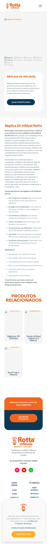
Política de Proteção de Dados (26, 522)
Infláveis (34, 494)
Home (14, 490)
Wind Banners (34, 489)
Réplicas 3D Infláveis (13, 337)
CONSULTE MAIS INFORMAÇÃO (23, 528)
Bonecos (34, 497)
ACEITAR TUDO (23, 534)
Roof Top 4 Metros (13, 373)
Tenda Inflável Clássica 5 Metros (33, 338)
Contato (14, 497)
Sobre (14, 494)
